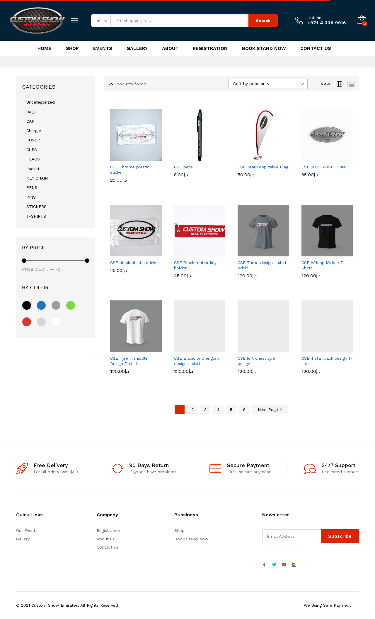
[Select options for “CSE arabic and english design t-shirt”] (179, 349)
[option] (182, 170)
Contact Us (315, 48)
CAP (30, 121)
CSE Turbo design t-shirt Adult (262, 283)
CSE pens (183, 184)
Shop (72, 48)
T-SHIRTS (36, 216)
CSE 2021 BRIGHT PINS (324, 167)
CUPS (31, 149)
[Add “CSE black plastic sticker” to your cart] (116, 253)
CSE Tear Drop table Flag (263, 167)
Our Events (27, 530)
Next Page (268, 409)
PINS (31, 197)
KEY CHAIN (37, 178)
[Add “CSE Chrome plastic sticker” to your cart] (116, 157)
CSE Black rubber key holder (195, 283)
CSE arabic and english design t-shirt (196, 378)
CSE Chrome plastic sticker (129, 170)
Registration (210, 48)
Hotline (314, 17)
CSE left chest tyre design (256, 378)
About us (106, 539)
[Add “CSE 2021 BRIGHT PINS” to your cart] (307, 157)
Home (45, 48)
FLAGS (33, 159)
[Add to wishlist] (143, 157)
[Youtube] (284, 565)
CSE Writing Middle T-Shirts (323, 283)
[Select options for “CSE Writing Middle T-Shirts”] (307, 253)
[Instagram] (294, 565)
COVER (33, 140)
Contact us (107, 547)
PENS (31, 187)
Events (102, 48)
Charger (33, 130)
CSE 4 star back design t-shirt (326, 378)
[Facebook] (264, 565)
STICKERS (36, 206)
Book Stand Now (264, 48)
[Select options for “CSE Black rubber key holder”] (179, 253)
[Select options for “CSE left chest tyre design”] (243, 349)
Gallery (137, 48)
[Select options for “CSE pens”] (179, 157)
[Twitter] (274, 565)
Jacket (33, 168)
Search (263, 20)
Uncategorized (40, 102)
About (170, 48)
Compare (156, 157)
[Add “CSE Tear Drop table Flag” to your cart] (243, 157)
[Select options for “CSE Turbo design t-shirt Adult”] (243, 253)
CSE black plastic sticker (134, 262)
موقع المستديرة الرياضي (283, 546)
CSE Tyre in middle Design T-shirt (129, 378)
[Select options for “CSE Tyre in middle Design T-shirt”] (116, 349)
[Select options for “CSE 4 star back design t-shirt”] (307, 349)
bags (31, 111)
